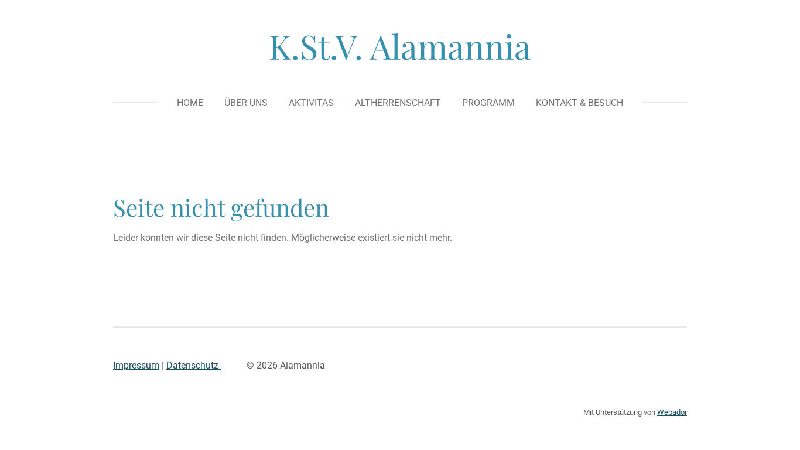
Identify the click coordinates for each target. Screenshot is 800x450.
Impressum (136, 365)
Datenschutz (193, 365)
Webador (672, 412)
